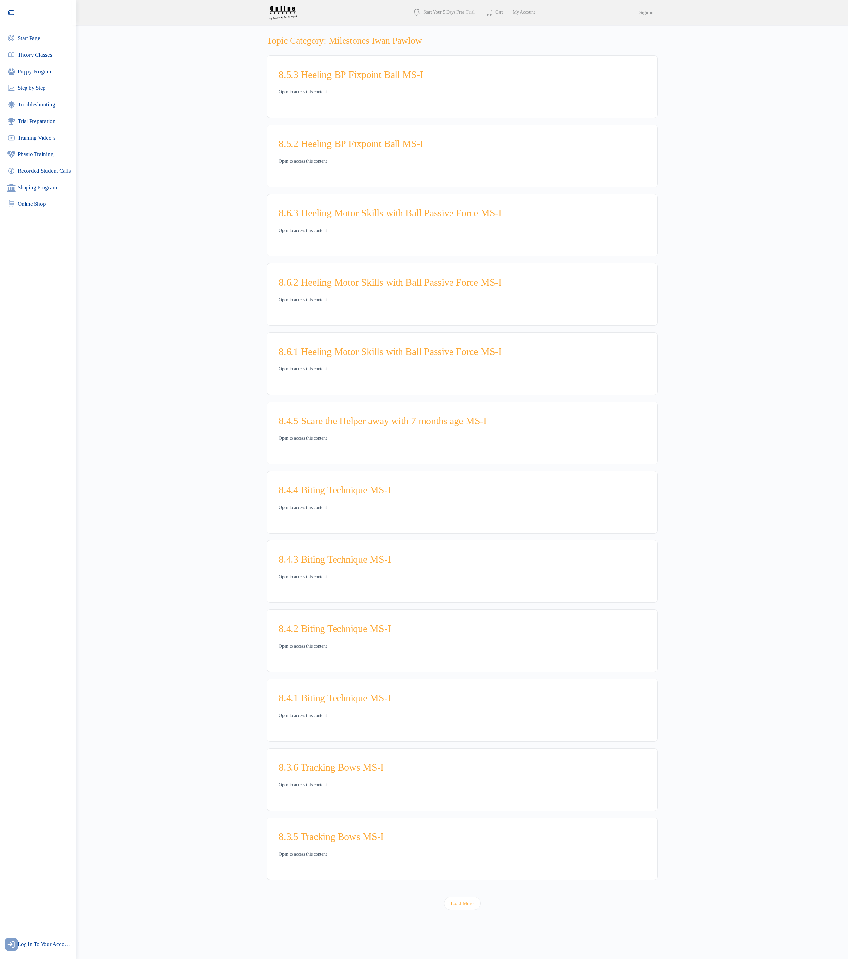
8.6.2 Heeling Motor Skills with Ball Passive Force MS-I (390, 282)
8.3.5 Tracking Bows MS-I (331, 836)
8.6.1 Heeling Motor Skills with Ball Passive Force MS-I (390, 351)
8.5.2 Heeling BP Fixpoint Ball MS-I (351, 143)
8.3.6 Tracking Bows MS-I (331, 767)
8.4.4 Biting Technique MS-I (335, 489)
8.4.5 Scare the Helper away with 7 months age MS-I (383, 420)
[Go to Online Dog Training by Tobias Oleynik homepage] (283, 12)
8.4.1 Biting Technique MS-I (335, 697)
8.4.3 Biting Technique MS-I (335, 559)
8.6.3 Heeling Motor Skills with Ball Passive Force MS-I (390, 212)
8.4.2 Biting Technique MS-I (335, 628)
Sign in (646, 12)
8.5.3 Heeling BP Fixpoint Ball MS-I (351, 74)
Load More (462, 903)
